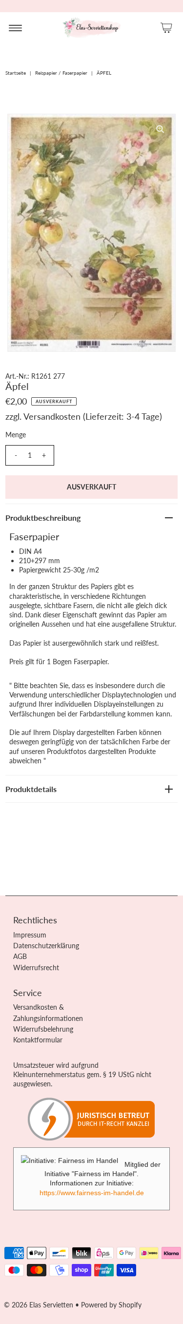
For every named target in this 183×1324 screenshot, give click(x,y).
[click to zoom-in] (160, 129)
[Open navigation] (15, 27)
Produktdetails (31, 789)
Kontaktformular (37, 1040)
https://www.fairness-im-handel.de (92, 1193)
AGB (20, 956)
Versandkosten (52, 416)
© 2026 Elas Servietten (38, 1305)
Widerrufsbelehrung (43, 1029)
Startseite (15, 73)
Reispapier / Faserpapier (61, 73)
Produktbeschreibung (43, 517)
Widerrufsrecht (36, 967)
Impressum (29, 935)
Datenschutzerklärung (46, 945)
